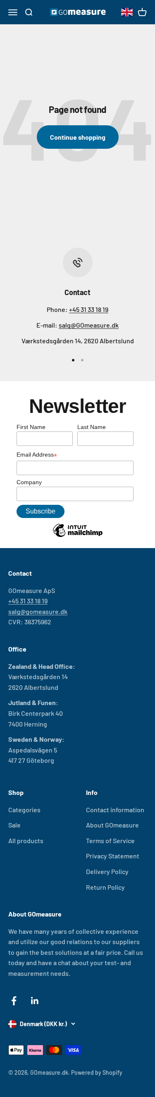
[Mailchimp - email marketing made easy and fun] (77, 536)
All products (25, 840)
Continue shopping (77, 137)
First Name (31, 427)
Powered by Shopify (96, 1072)
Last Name (91, 427)
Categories (24, 809)
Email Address (37, 455)
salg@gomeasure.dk (37, 611)
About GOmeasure (112, 825)
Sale (14, 825)
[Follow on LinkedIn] (35, 1000)
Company (29, 482)
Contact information (115, 809)
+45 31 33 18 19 (88, 309)
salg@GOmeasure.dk (89, 325)
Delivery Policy (107, 871)
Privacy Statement (112, 856)
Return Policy (105, 887)
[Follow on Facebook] (13, 1000)
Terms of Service (110, 840)
